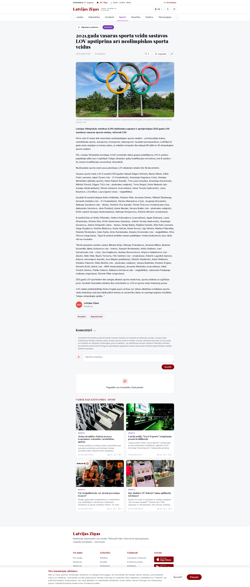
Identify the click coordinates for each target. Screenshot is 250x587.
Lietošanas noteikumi (136, 558)
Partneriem (105, 566)
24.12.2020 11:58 (83, 54)
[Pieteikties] (167, 9)
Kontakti (103, 562)
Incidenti (109, 17)
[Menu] (174, 9)
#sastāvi (82, 316)
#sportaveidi (97, 316)
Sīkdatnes (131, 566)
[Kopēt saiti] (172, 54)
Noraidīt (177, 577)
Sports (122, 17)
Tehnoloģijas (165, 17)
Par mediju (77, 558)
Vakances (77, 566)
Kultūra (149, 17)
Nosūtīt (167, 367)
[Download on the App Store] (164, 559)
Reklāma (104, 558)
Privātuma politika (135, 562)
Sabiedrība (94, 17)
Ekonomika (77, 17)
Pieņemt (194, 577)
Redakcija (77, 562)
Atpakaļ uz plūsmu (89, 27)
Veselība (135, 17)
